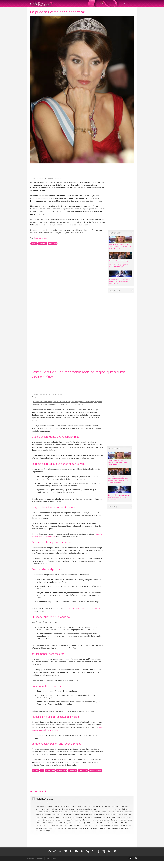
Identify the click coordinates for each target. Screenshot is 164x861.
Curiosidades (42, 243)
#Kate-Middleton (62, 770)
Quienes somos (129, 4)
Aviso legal (54, 858)
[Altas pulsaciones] (49, 851)
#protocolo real (83, 770)
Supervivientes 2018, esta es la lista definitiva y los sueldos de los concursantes (120, 281)
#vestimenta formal (95, 770)
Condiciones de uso (30, 858)
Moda (41, 770)
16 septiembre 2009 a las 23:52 (42, 802)
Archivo (102, 4)
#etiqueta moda (50, 770)
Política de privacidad (40, 858)
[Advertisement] (82, 170)
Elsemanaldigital (40, 238)
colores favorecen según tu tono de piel (84, 609)
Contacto (118, 4)
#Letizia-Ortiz (73, 770)
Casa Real (34, 243)
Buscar (110, 4)
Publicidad (47, 858)
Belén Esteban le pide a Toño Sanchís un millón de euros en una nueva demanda (120, 246)
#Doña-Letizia (53, 243)
